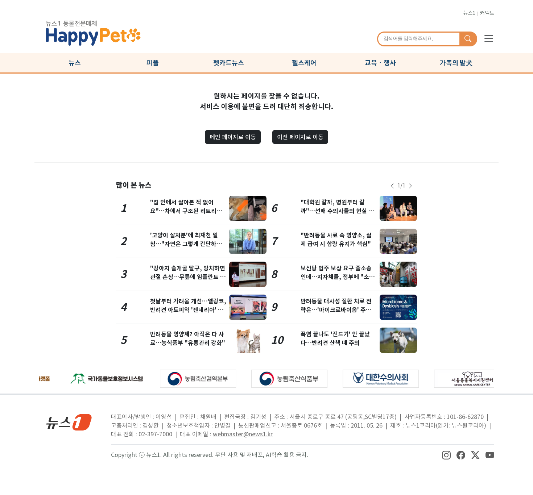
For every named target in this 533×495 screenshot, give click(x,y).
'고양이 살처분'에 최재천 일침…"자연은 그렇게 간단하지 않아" (186, 244)
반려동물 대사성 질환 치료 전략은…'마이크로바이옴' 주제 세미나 (336, 310)
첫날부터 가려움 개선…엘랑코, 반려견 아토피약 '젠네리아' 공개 (188, 310)
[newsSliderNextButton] (410, 186)
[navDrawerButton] (488, 38)
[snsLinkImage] (446, 454)
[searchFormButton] (467, 39)
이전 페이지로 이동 (300, 137)
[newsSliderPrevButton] (392, 186)
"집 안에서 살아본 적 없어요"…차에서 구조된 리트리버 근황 (186, 211)
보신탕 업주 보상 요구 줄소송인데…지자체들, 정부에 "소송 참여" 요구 (338, 277)
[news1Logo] (69, 422)
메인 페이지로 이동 (233, 137)
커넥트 (487, 13)
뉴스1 (469, 13)
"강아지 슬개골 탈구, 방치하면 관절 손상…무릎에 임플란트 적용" (188, 277)
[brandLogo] (93, 31)
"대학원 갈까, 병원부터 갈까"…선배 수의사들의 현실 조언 (337, 211)
